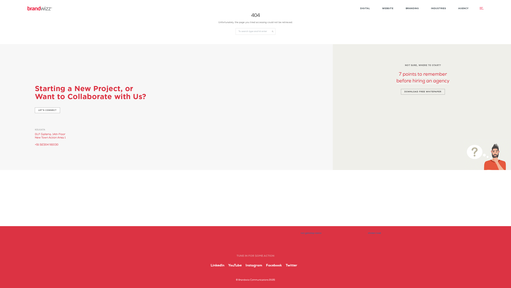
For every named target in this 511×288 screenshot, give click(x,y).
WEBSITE (387, 8)
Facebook (274, 265)
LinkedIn (217, 265)
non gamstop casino (311, 233)
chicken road (374, 233)
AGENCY (463, 8)
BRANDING (412, 8)
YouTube (235, 265)
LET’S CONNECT (47, 110)
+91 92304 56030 (46, 144)
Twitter (291, 265)
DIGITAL (365, 8)
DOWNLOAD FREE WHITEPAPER (422, 92)
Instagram (254, 265)
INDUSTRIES (438, 8)
